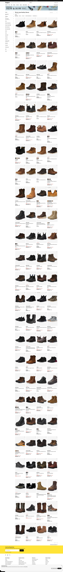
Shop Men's (55, 9)
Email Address (8, 550)
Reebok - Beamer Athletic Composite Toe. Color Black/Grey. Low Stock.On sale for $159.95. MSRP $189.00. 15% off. (31, 511)
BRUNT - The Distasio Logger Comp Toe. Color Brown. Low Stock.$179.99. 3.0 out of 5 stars (31, 362)
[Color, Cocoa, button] (38, 429)
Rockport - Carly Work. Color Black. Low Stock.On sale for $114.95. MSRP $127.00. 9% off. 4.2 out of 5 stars (31, 489)
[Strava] (10, 555)
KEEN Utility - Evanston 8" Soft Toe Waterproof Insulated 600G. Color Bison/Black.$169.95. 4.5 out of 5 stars (52, 425)
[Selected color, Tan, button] (47, 222)
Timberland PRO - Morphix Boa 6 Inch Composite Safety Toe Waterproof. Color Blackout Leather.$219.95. (42, 382)
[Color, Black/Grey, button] (27, 407)
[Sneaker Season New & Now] (31, 8)
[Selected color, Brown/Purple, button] (26, 407)
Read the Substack (35, 0)
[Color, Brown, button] (17, 31)
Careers (6, 560)
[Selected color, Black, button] (15, 31)
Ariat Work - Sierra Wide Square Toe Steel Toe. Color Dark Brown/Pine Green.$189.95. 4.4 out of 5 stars (20, 511)
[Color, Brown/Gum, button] (17, 407)
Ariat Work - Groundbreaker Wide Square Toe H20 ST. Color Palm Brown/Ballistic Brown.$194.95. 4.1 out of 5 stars (20, 197)
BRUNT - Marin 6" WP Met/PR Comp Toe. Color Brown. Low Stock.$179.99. (20, 90)
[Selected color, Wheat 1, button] (47, 201)
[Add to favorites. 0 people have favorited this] (24, 18)
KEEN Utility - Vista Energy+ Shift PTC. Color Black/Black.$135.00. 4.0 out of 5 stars (42, 69)
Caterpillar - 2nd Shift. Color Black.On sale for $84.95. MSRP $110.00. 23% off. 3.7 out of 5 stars (20, 154)
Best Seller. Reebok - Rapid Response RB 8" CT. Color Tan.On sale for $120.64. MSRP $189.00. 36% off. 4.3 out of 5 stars (52, 218)
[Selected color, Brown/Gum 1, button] (15, 407)
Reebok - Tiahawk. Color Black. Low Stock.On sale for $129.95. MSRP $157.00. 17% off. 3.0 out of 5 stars (31, 532)
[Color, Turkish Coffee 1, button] (49, 493)
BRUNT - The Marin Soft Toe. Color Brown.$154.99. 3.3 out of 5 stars (20, 48)
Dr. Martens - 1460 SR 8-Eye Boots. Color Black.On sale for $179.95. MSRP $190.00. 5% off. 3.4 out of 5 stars (42, 260)
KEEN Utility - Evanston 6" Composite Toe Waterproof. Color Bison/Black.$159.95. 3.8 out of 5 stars (52, 90)
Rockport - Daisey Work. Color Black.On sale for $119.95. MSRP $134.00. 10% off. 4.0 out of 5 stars (20, 362)
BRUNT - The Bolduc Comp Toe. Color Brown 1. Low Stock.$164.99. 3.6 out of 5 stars (42, 154)
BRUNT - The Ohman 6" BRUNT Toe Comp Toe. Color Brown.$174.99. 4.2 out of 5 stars (42, 27)
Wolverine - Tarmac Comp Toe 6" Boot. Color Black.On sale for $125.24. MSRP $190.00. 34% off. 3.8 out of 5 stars (31, 239)
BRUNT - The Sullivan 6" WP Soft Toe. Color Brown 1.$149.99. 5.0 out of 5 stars (31, 154)
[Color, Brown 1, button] (49, 179)
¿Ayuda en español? (21, 561)
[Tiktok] (8, 555)
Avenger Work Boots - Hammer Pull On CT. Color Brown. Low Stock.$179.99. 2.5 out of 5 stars (20, 532)
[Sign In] (55, 2)
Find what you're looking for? (53, 544)
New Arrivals (47, 561)
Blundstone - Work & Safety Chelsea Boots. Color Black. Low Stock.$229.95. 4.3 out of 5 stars (31, 281)
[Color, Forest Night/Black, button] (27, 94)
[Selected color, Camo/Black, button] (26, 53)
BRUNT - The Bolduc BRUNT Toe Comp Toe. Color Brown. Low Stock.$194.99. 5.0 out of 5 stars (20, 132)
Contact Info (20, 560)
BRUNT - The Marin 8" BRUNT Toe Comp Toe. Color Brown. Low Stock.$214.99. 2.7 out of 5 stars (52, 69)
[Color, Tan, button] (18, 158)
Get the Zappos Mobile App (9, 561)
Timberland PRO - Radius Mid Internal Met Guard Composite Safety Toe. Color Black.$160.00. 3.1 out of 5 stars (31, 301)
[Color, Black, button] (17, 53)
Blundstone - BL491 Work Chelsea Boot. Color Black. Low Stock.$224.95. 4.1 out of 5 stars (42, 239)
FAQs (19, 559)
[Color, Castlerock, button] (51, 201)
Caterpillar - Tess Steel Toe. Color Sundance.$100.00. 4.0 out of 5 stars (42, 132)
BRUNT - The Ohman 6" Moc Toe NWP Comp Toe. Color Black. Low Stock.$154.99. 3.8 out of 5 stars (52, 132)
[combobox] (19, 2)
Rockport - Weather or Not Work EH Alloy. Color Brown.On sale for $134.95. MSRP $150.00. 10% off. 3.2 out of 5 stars (52, 111)
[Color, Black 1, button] (50, 201)
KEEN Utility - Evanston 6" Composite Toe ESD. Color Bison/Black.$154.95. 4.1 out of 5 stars (20, 382)
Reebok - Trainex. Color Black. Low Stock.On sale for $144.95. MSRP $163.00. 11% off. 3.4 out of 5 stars (31, 468)
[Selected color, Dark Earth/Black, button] (37, 201)
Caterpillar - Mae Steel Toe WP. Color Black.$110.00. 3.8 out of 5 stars (42, 425)
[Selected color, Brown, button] (15, 53)
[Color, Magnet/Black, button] (27, 53)
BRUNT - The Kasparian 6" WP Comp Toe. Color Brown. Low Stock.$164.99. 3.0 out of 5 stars (52, 342)
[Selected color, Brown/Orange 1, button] (15, 450)
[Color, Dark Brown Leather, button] (19, 158)
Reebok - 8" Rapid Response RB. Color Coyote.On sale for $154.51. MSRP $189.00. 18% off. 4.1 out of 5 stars (52, 403)
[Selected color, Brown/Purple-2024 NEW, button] (47, 515)
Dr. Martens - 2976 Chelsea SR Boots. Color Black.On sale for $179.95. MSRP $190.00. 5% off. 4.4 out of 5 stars (31, 111)
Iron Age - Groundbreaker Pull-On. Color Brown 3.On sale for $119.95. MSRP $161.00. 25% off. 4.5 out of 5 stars (42, 342)
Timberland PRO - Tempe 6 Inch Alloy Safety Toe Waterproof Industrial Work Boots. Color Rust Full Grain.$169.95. (42, 218)
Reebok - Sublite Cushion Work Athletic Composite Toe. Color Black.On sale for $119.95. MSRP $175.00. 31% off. (20, 468)
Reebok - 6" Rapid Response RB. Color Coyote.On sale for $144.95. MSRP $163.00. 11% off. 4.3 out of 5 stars (42, 532)
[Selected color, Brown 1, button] (26, 158)
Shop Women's (51, 9)
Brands (46, 559)
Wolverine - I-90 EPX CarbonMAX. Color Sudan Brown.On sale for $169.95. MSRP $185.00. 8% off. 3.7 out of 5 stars (31, 425)
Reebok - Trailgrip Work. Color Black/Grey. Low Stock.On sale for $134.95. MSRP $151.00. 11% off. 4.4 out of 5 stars (52, 532)
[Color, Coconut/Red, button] (18, 407)
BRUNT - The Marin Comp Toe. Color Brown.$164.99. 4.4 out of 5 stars (20, 175)
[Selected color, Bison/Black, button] (47, 94)
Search (31, 2)
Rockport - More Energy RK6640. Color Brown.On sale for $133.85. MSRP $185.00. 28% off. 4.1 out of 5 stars (42, 281)
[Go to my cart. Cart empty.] (57, 2)
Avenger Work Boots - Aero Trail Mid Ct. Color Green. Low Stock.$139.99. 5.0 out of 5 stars (20, 489)
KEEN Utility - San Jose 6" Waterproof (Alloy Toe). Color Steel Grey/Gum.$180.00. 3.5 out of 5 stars (52, 301)
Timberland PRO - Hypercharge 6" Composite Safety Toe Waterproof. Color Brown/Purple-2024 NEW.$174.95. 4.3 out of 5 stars (52, 511)
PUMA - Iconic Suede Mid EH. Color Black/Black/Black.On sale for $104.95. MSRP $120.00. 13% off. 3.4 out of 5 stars (42, 362)
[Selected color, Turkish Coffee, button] (47, 493)
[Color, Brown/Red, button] (17, 429)
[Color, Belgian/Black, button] (38, 201)
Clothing (47, 560)
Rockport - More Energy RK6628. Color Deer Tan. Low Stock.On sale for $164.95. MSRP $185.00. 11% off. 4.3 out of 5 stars (52, 468)
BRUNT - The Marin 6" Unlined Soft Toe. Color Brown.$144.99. (31, 27)
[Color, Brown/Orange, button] (18, 450)
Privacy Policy (25, 566)
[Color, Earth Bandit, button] (52, 201)
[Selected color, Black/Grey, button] (15, 429)
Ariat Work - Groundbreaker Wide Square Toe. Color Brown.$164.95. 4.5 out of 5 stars (42, 90)
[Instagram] (5, 555)
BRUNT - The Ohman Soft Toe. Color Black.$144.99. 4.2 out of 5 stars (20, 27)
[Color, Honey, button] (17, 158)
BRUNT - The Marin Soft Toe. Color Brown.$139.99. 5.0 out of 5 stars (31, 175)
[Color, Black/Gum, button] (49, 201)
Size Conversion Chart (35, 559)
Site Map (33, 561)
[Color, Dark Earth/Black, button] (28, 53)
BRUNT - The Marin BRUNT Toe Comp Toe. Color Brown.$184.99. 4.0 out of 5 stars (20, 69)
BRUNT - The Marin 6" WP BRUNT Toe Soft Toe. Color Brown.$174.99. (42, 111)
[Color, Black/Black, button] (28, 94)
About (6, 559)
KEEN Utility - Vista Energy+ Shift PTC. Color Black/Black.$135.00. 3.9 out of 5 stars (20, 321)
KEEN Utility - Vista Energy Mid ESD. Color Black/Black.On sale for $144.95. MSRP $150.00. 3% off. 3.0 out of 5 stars (20, 342)
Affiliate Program (34, 560)
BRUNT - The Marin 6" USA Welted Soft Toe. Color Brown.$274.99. (42, 175)
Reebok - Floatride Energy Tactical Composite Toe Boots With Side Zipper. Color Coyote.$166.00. (42, 489)
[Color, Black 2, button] (27, 472)
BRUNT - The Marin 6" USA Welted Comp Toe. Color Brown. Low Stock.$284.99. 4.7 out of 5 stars (52, 154)
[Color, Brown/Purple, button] (49, 515)
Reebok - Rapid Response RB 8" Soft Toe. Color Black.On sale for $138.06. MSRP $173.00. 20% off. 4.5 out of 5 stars (31, 321)
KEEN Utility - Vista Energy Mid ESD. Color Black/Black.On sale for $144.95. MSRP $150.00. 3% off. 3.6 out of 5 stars (31, 260)
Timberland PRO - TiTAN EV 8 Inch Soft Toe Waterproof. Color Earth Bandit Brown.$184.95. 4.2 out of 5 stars (52, 260)
